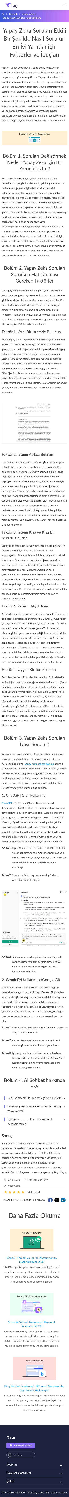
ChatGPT (7, 803)
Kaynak (13, 14)
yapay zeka (28, 14)
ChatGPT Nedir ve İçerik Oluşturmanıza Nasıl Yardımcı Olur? (32, 1260)
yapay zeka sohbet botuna (39, 764)
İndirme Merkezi (23, 1445)
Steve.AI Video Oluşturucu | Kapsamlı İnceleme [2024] (31, 1324)
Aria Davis (14, 1180)
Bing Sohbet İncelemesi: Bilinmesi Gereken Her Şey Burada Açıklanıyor (34, 1388)
